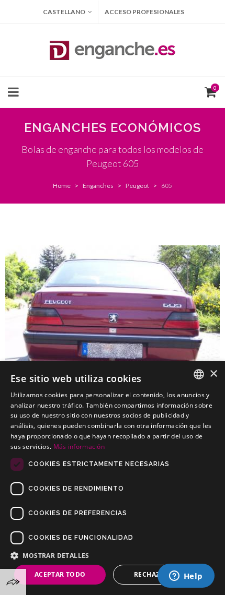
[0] (208, 90)
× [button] (213, 374)
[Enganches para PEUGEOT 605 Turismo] (112, 325)
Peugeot (137, 185)
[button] (112, 555)
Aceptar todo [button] (60, 574)
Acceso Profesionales (144, 12)
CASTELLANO (64, 12)
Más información (79, 446)
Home (62, 185)
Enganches (98, 185)
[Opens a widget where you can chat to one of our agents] (186, 577)
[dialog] (112, 478)
